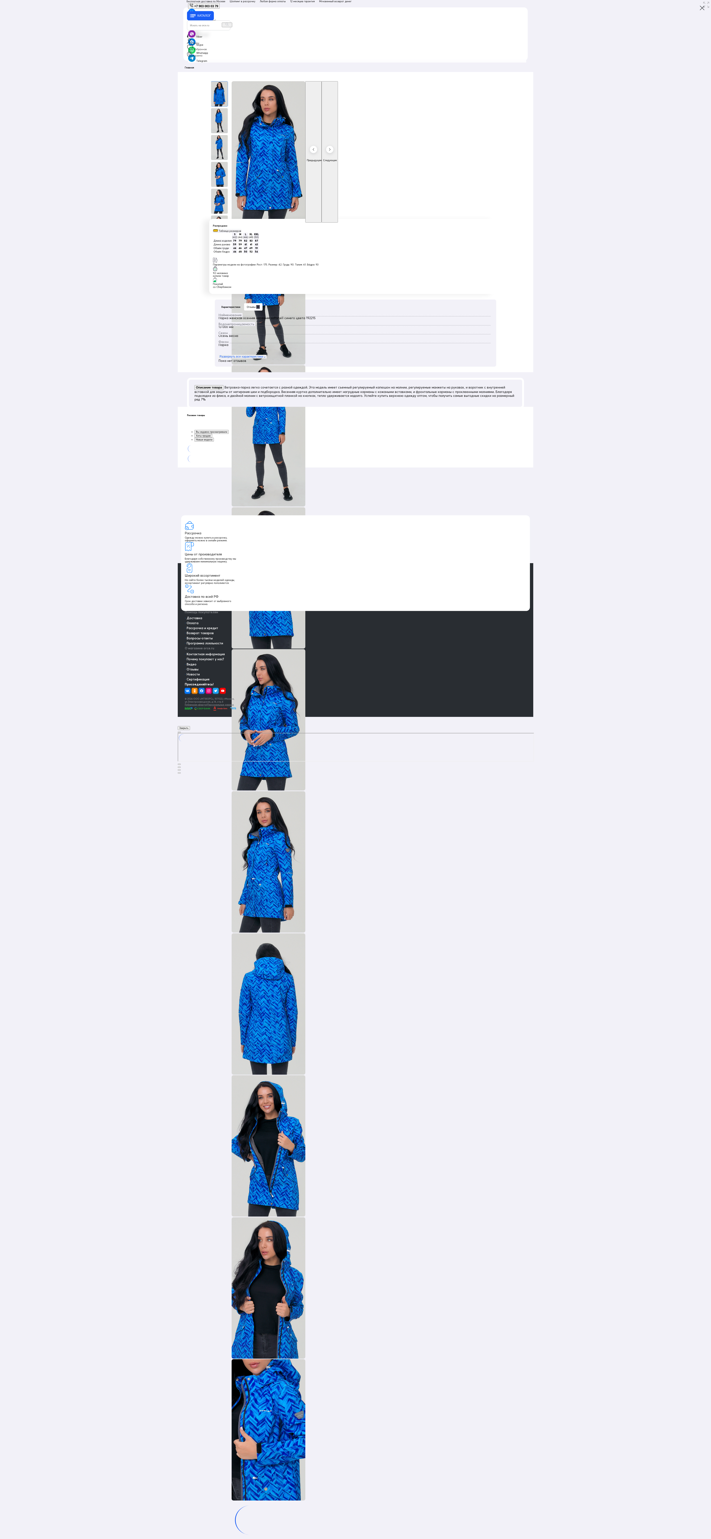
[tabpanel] (355, 335)
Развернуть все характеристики (242, 356)
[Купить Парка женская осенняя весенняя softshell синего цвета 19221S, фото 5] (219, 201)
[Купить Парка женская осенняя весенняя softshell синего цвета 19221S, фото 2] (219, 120)
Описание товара (209, 387)
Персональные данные (220, 704)
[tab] (355, 415)
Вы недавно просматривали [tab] (211, 431)
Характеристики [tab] (230, 307)
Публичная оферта (195, 704)
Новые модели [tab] (204, 439)
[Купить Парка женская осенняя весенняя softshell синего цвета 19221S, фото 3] (219, 147)
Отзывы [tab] (253, 307)
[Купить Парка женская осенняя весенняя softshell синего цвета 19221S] (219, 93)
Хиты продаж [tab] (203, 435)
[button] (227, 231)
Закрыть (183, 728)
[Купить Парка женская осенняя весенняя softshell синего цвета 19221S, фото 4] (219, 174)
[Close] (179, 732)
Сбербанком (223, 286)
